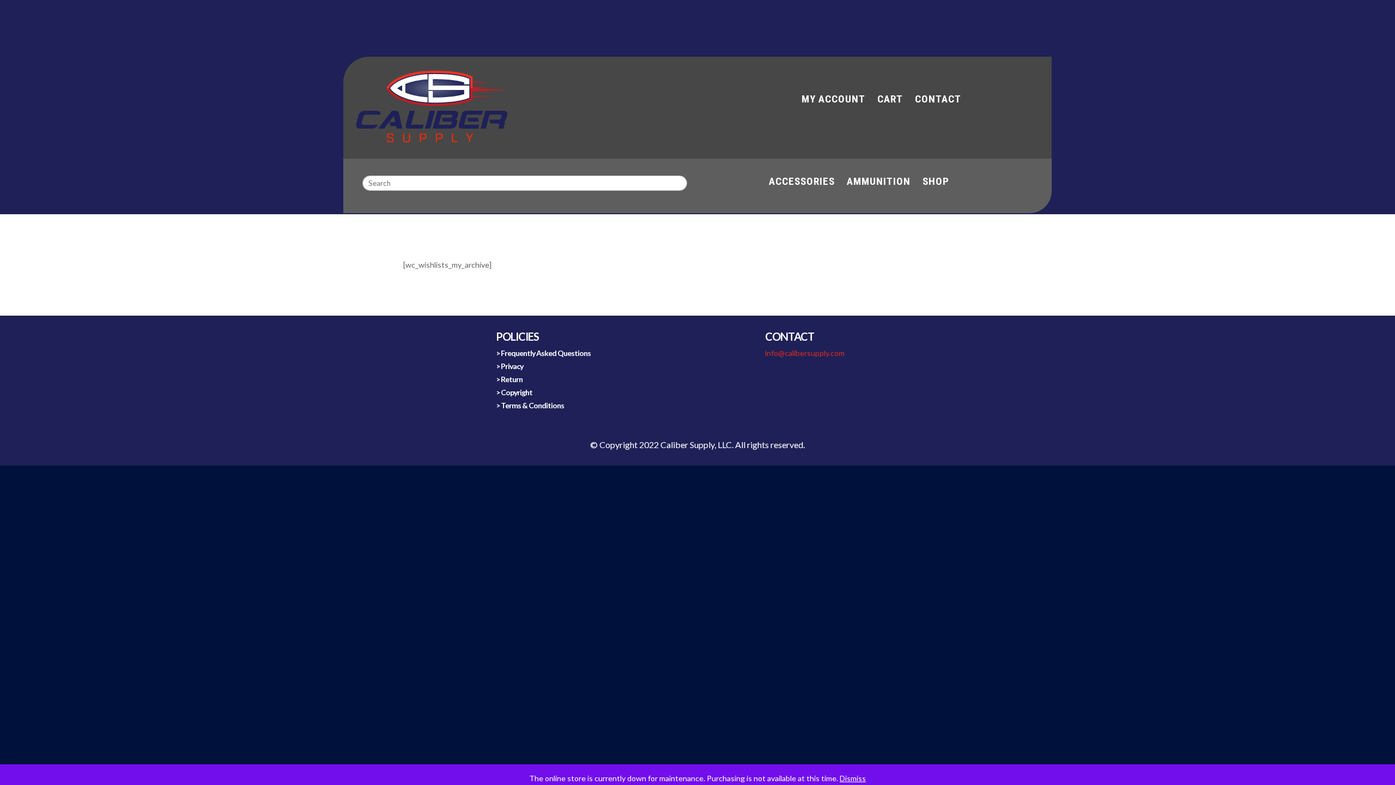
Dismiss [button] (853, 778)
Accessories (802, 183)
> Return (509, 379)
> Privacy (509, 366)
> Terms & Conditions (530, 405)
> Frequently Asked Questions (543, 353)
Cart (890, 100)
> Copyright (514, 392)
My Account (833, 100)
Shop (936, 183)
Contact (938, 100)
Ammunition (879, 183)
